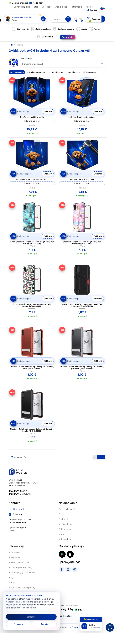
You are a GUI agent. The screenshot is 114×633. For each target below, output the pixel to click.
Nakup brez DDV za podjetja (22, 587)
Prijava (93, 10)
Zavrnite (44, 624)
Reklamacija (76, 7)
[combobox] (62, 64)
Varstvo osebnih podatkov (21, 562)
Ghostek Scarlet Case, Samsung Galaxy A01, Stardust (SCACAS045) (82, 243)
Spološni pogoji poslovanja (22, 572)
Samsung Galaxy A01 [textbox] (32, 64)
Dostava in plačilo (22, 7)
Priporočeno (18, 72)
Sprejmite (31, 617)
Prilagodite (18, 624)
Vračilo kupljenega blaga (21, 567)
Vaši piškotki (14, 557)
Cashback (46, 7)
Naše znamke (15, 552)
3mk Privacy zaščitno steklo (32, 117)
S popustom (91, 72)
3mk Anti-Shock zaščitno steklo (82, 117)
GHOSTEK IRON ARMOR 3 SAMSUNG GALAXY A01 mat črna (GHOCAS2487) (82, 305)
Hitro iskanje (26, 58)
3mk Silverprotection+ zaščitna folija (32, 179)
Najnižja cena (57, 72)
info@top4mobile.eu (18, 509)
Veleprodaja (65, 539)
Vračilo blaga (61, 7)
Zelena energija (20, 3)
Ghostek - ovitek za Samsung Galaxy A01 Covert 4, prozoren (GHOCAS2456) (82, 367)
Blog (36, 7)
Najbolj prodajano (37, 72)
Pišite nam (38, 3)
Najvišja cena (74, 72)
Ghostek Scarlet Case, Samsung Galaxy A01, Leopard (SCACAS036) (32, 305)
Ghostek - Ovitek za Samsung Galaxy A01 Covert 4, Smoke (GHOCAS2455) (32, 430)
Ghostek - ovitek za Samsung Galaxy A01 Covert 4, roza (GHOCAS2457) (32, 367)
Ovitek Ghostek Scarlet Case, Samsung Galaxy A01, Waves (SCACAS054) (32, 243)
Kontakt (89, 7)
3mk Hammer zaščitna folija (82, 179)
